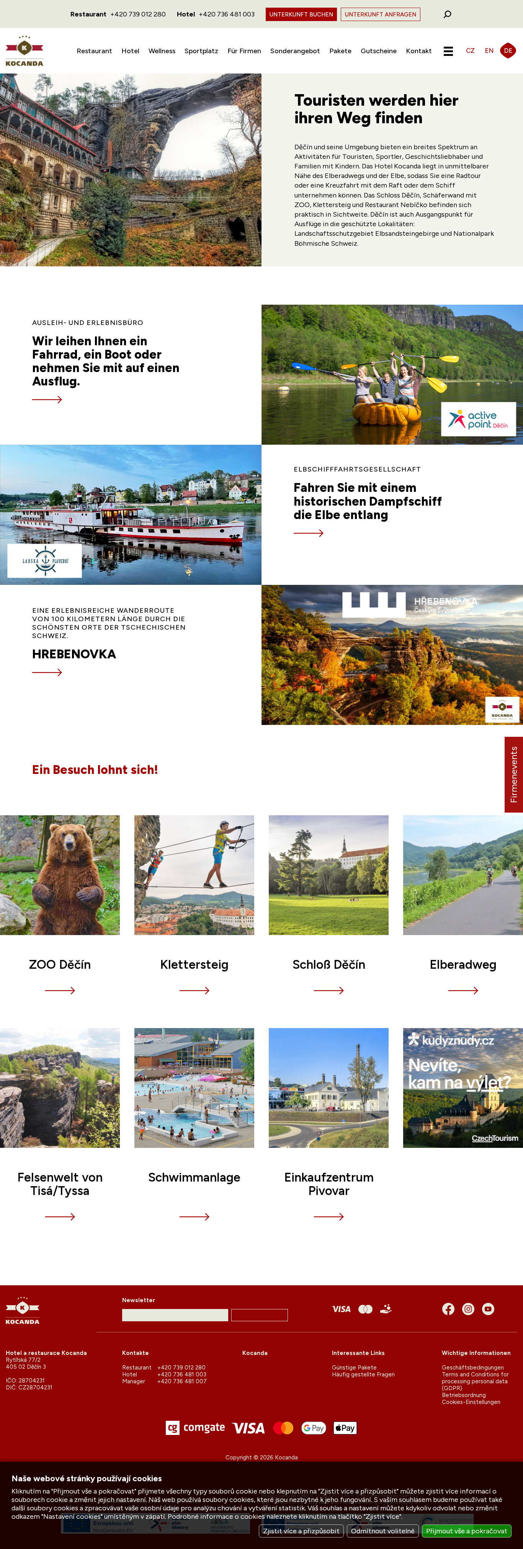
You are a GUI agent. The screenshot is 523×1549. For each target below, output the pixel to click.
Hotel (130, 51)
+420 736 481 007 (182, 1381)
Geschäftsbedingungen (473, 1367)
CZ (470, 50)
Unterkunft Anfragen (380, 14)
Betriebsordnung (464, 1395)
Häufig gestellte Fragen (363, 1374)
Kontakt (419, 51)
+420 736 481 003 (227, 14)
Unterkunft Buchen (301, 14)
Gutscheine (379, 51)
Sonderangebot (295, 51)
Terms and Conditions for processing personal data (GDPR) (475, 1381)
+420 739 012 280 (138, 14)
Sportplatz (201, 51)
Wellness (162, 51)
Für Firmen (244, 51)
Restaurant (94, 51)
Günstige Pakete (354, 1367)
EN (489, 50)
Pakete (340, 51)
